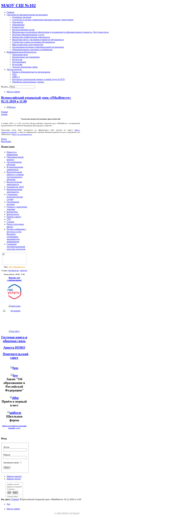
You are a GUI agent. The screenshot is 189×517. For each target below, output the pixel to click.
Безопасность (13, 214)
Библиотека (12, 212)
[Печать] (11, 107)
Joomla (4, 114)
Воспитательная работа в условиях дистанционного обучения (15, 176)
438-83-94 (23, 270)
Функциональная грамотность (15, 168)
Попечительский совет (15, 355)
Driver (4, 139)
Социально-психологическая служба (15, 197)
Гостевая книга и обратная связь (14, 339)
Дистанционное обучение (14, 163)
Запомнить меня (11, 462)
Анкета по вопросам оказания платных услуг (14, 427)
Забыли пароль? (14, 476)
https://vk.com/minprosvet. (22, 134)
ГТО (9, 219)
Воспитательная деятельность (14, 183)
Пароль (6, 455)
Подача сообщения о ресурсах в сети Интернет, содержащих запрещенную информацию (16, 235)
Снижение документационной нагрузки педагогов (16, 246)
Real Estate (6, 141)
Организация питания (13, 203)
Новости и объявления (12, 153)
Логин (6, 447)
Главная (15, 499)
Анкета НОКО (14, 347)
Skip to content (13, 92)
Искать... (5, 87)
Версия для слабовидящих (14, 279)
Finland (4, 112)
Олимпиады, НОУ (15, 187)
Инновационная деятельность (14, 190)
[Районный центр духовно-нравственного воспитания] (14, 306)
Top (8, 504)
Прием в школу (14, 217)
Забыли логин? (14, 479)
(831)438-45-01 (13, 270)
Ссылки (10, 222)
